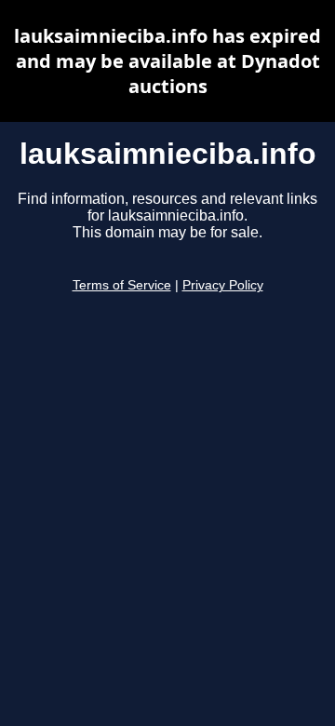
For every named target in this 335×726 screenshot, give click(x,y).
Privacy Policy (222, 285)
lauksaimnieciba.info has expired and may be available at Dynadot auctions (167, 61)
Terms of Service (122, 285)
